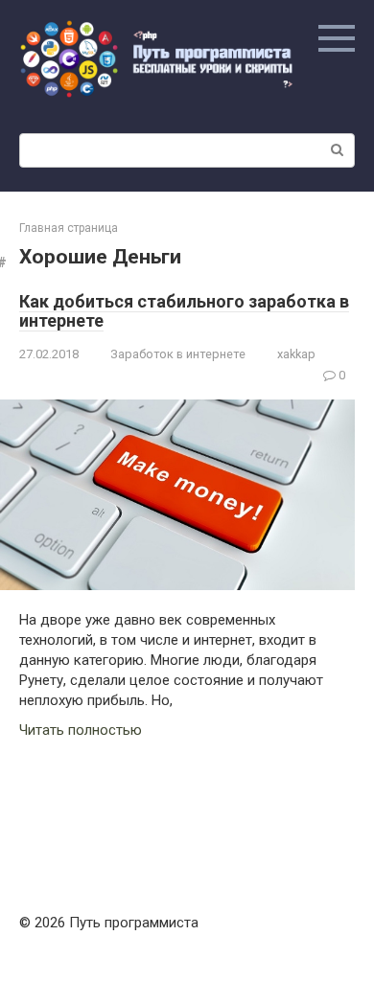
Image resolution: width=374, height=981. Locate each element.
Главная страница (68, 228)
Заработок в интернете (177, 354)
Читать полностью (80, 730)
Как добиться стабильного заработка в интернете (184, 311)
